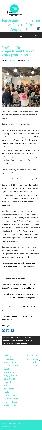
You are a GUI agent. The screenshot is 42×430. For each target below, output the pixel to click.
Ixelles (12, 340)
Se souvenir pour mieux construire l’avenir (32, 360)
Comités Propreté (17, 338)
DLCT (15, 426)
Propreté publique (20, 343)
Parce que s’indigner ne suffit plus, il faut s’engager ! (21, 25)
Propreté (8, 343)
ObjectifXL (29, 60)
